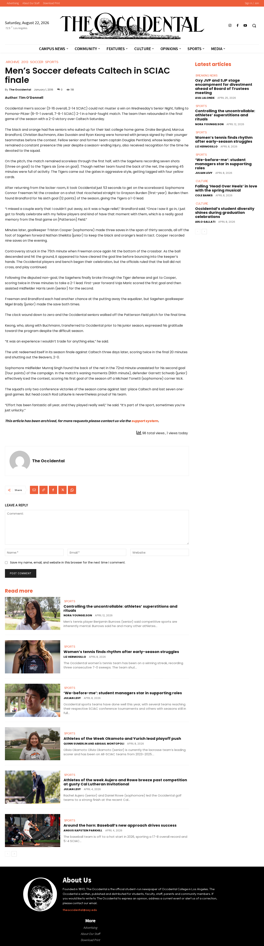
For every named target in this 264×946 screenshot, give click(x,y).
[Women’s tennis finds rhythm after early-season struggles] (32, 656)
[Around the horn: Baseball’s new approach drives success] (32, 830)
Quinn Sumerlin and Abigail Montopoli (94, 744)
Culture (202, 181)
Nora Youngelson (78, 615)
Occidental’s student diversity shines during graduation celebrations (224, 212)
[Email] (34, 490)
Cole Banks (204, 195)
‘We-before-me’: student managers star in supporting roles (123, 692)
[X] (62, 490)
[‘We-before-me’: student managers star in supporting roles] (32, 700)
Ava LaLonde (204, 98)
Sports (69, 601)
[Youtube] (245, 25)
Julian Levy (72, 698)
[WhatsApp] (72, 490)
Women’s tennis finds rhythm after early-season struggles (121, 651)
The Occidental (20, 90)
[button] (254, 26)
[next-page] (14, 854)
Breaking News (206, 75)
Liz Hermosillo (75, 657)
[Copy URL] (43, 490)
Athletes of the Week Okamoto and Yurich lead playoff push (122, 738)
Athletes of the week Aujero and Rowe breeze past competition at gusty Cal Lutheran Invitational (125, 782)
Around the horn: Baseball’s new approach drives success (120, 825)
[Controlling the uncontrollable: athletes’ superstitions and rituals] (32, 613)
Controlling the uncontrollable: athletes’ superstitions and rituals (120, 608)
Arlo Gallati (205, 222)
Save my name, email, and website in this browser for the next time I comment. (67, 562)
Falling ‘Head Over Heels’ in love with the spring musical (226, 188)
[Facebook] (237, 25)
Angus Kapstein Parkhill (83, 830)
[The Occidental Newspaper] (132, 26)
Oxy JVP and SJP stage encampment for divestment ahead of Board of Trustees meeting (223, 86)
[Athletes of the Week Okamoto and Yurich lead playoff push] (32, 743)
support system (144, 421)
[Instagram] (230, 25)
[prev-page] (7, 854)
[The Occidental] (19, 461)
